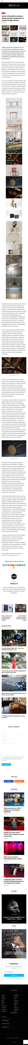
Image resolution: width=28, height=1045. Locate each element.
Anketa (3, 995)
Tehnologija (16, 1009)
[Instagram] (8, 565)
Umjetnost (4, 1011)
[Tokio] (14, 260)
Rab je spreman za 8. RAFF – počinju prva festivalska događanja (13, 810)
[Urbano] (14, 5)
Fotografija (14, 914)
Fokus (15, 998)
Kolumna (16, 1002)
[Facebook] (4, 565)
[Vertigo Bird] (14, 271)
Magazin (14, 949)
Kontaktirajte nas (5, 1027)
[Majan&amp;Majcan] (14, 181)
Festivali (3, 998)
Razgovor (16, 1007)
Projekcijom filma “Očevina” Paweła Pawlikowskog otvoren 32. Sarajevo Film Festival (14, 881)
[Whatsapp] (15, 565)
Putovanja (4, 1007)
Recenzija (4, 1009)
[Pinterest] (13, 565)
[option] (14, 909)
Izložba (3, 1002)
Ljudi (3, 1004)
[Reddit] (11, 565)
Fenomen (16, 996)
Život (15, 1011)
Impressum (4, 1016)
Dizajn (3, 13)
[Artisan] (14, 103)
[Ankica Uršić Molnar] (14, 147)
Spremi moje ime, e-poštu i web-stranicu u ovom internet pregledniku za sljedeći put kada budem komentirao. (13, 758)
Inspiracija (16, 1000)
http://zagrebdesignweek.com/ (12, 555)
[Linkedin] (20, 565)
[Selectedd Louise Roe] (14, 226)
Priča (15, 1005)
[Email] (24, 565)
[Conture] (14, 170)
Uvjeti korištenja (5, 1020)
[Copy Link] (14, 568)
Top (14, 1042)
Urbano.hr (4, 22)
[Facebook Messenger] (22, 565)
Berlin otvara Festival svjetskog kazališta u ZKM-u (13, 858)
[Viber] (17, 565)
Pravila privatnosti (6, 1023)
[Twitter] (6, 565)
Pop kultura (4, 1005)
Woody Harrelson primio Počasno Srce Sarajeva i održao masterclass (14, 834)
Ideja (3, 1000)
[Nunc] (14, 204)
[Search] (25, 1)
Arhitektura (16, 995)
